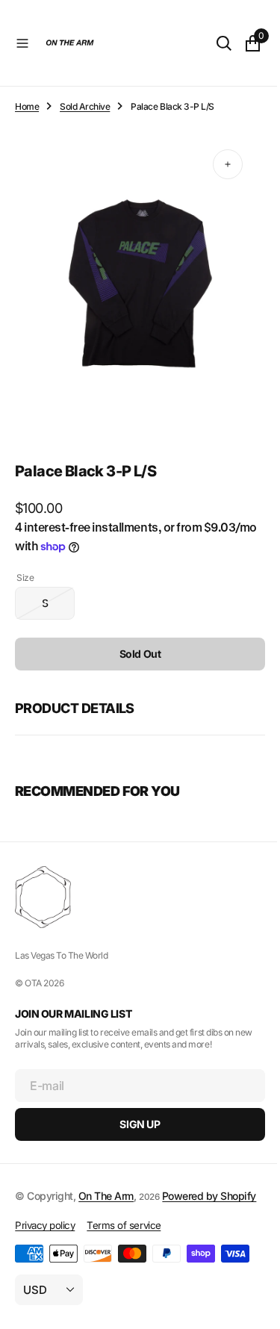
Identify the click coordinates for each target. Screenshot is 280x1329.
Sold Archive (85, 106)
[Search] (212, 43)
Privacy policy (45, 1227)
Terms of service (124, 1227)
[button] (22, 43)
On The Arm (106, 1181)
